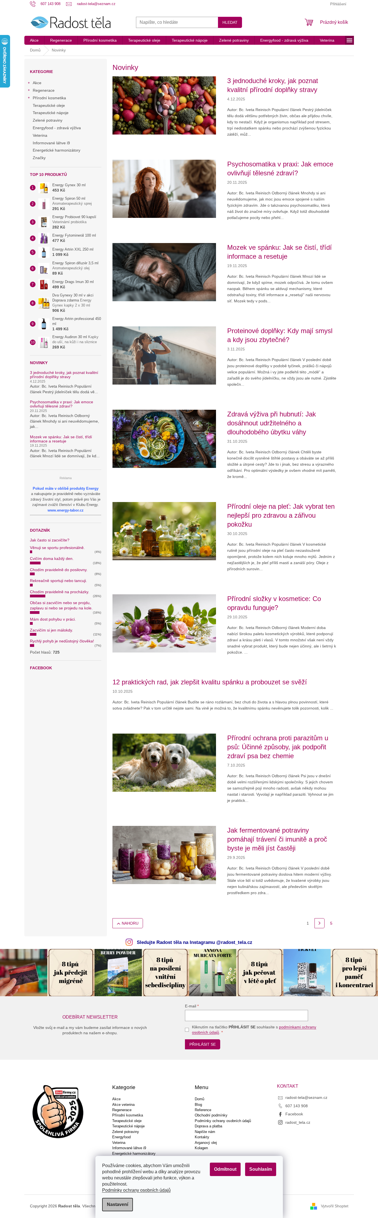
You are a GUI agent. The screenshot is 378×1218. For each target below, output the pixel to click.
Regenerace (44, 90)
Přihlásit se (202, 1044)
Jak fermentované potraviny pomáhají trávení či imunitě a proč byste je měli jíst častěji (277, 839)
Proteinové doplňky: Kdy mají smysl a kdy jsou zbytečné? (279, 335)
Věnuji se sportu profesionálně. (57, 547)
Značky (39, 158)
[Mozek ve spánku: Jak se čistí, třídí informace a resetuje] (164, 272)
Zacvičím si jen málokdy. (51, 630)
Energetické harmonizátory (56, 150)
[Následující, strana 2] (319, 923)
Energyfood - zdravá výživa (57, 128)
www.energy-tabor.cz (66, 510)
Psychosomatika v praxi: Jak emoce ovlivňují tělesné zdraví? (61, 404)
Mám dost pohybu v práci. (53, 619)
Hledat (230, 22)
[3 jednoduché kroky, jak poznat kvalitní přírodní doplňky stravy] (164, 105)
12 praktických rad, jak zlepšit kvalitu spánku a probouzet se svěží (209, 682)
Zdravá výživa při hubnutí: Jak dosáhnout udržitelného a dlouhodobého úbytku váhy (271, 423)
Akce (37, 83)
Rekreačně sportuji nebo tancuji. (58, 580)
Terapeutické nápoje (51, 112)
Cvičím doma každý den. (52, 558)
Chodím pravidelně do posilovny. (59, 569)
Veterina (40, 135)
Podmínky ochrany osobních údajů (136, 1190)
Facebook (294, 1114)
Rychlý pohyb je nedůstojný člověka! (62, 641)
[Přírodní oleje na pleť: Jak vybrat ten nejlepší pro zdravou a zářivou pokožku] (164, 531)
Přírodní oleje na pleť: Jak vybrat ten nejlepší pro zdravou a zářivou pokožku (281, 515)
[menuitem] (34, 40)
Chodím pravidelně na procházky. (59, 592)
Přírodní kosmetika (49, 98)
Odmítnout (225, 1169)
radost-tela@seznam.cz (306, 1097)
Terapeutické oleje (49, 105)
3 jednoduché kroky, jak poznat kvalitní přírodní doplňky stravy (64, 375)
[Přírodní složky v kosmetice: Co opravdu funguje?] (164, 623)
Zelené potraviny (47, 120)
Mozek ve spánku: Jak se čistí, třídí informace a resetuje (61, 439)
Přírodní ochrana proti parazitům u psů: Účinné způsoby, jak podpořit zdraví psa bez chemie (277, 747)
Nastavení (117, 1204)
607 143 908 (296, 1106)
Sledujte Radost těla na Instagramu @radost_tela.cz (194, 942)
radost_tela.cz (297, 1122)
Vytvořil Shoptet (334, 1206)
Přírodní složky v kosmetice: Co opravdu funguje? (274, 603)
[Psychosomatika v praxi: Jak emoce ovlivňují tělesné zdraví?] (164, 188)
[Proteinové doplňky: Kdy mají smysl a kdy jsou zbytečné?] (164, 355)
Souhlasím (260, 1169)
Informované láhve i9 (51, 143)
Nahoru (130, 923)
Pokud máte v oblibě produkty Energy (65, 488)
